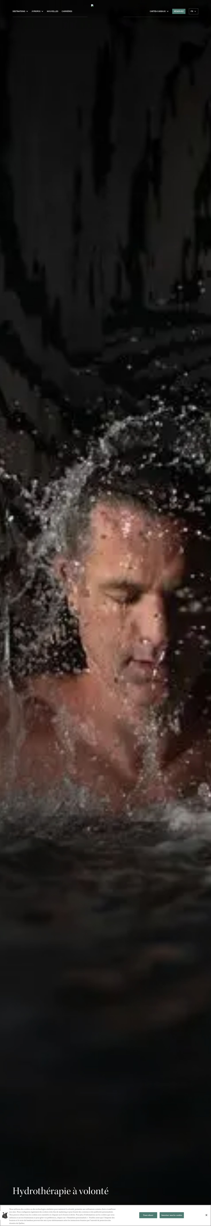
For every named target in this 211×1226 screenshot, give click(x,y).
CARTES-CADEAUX (158, 11)
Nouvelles (52, 11)
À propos (36, 11)
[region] (105, 1215)
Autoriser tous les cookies (171, 1215)
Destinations (19, 11)
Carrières (67, 11)
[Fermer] (206, 1215)
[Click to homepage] (105, 12)
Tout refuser (148, 1215)
